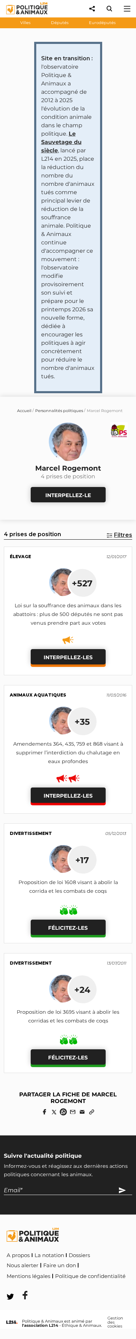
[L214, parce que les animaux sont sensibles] (12, 1322)
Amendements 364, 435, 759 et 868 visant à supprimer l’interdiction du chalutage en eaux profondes (68, 752)
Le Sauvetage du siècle (61, 142)
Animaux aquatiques (38, 695)
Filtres (123, 535)
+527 (82, 583)
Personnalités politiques (59, 410)
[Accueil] (21, 16)
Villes (25, 22)
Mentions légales (28, 1276)
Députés (60, 22)
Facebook (21, 1285)
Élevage (20, 556)
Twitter (53, 1285)
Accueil (24, 410)
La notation (49, 1255)
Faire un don (59, 1265)
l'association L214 (40, 1325)
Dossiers (79, 1255)
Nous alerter (22, 1265)
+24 (82, 989)
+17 (82, 860)
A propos (18, 1255)
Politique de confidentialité (90, 1276)
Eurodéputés (102, 22)
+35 (82, 721)
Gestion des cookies (115, 1322)
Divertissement (31, 833)
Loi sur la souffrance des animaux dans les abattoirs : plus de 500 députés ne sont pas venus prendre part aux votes (68, 614)
